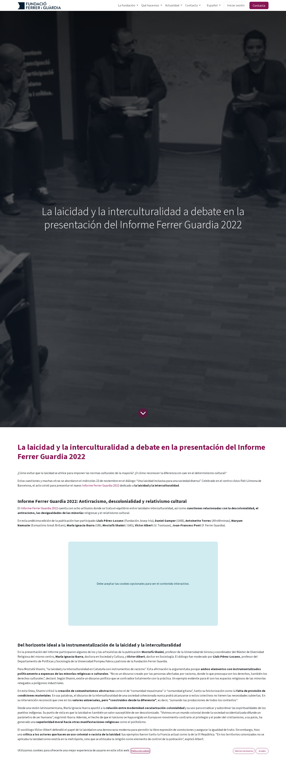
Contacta (259, 5)
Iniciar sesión (236, 5)
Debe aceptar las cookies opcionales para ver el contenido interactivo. (143, 584)
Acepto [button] (262, 750)
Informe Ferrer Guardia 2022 (100, 485)
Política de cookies (140, 750)
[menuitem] (128, 5)
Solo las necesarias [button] (244, 750)
